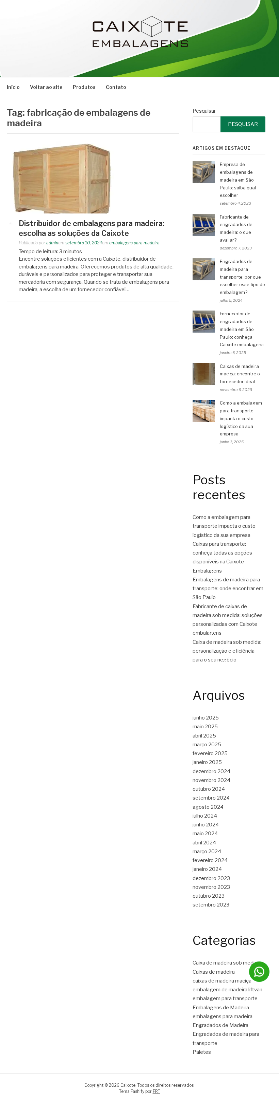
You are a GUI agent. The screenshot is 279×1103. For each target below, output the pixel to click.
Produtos (84, 87)
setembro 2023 (211, 905)
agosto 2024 (208, 807)
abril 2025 (204, 736)
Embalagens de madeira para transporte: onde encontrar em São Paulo (228, 589)
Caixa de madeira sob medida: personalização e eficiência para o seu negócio (227, 651)
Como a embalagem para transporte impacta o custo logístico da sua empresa (241, 418)
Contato (116, 87)
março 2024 (207, 851)
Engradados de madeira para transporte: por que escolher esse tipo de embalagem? (242, 277)
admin (52, 242)
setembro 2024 (211, 798)
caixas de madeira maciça (222, 981)
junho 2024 (206, 825)
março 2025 (207, 745)
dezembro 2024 (211, 771)
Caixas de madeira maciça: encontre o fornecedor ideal (240, 374)
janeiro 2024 (207, 869)
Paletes (202, 1052)
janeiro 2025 (207, 762)
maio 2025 (205, 727)
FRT (156, 1091)
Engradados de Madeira (220, 1025)
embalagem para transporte (225, 998)
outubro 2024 (209, 789)
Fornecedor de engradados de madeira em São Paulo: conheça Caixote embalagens (242, 329)
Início (13, 87)
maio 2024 (205, 833)
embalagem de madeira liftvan (227, 990)
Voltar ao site (46, 87)
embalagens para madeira (134, 242)
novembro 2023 (211, 887)
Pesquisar (204, 111)
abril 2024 (204, 843)
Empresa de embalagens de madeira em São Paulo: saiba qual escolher (238, 180)
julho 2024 (205, 816)
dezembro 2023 (211, 878)
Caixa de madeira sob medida (226, 963)
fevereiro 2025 (210, 753)
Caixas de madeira (214, 972)
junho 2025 (206, 718)
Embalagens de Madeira (221, 1008)
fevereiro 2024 (210, 860)
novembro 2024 (211, 780)
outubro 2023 (209, 896)
